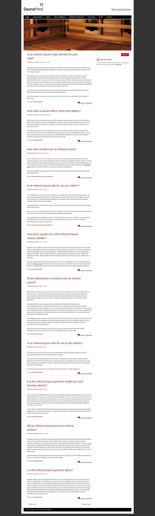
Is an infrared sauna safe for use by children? (53, 185)
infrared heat (38, 264)
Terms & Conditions (46, 509)
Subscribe (118, 64)
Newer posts (87, 504)
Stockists (91, 17)
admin (36, 62)
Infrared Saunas (47, 176)
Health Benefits (60, 17)
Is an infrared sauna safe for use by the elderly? (54, 343)
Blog (101, 17)
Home (27, 17)
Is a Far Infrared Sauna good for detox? (50, 470)
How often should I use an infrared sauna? (51, 149)
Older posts (31, 504)
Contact (109, 17)
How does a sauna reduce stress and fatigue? (54, 110)
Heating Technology (76, 17)
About (48, 17)
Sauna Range (37, 17)
